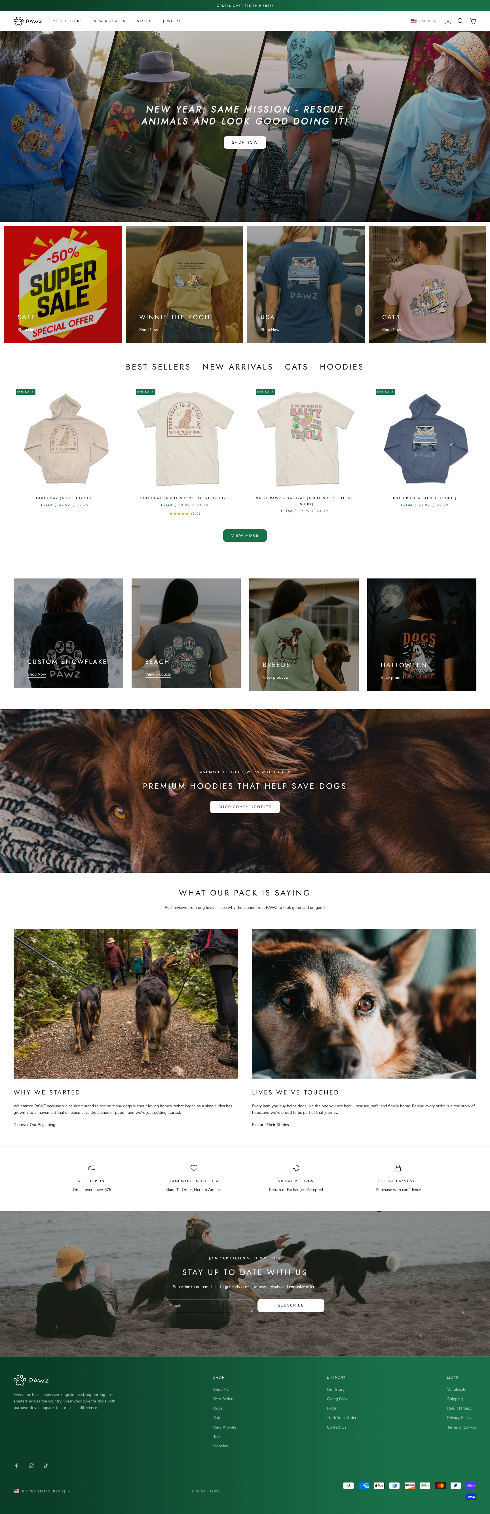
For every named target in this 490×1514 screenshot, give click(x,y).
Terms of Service (461, 1427)
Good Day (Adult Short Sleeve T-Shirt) (185, 498)
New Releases (110, 21)
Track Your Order (341, 1417)
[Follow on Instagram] (31, 1466)
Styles (144, 21)
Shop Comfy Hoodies (245, 807)
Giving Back (337, 1399)
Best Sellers (67, 21)
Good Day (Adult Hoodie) (65, 498)
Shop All (221, 1389)
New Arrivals (238, 367)
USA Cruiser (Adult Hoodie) (425, 498)
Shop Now (245, 142)
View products (158, 674)
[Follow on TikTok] (46, 1466)
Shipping (455, 1399)
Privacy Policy (459, 1417)
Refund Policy (459, 1408)
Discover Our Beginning (34, 1124)
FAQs (332, 1408)
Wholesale (456, 1389)
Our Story (336, 1389)
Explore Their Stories (270, 1124)
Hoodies (342, 367)
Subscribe (291, 1305)
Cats (297, 367)
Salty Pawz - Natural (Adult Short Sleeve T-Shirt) (305, 501)
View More (245, 535)
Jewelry (172, 21)
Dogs (218, 1408)
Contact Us (337, 1427)
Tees (217, 1436)
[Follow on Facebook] (16, 1466)
